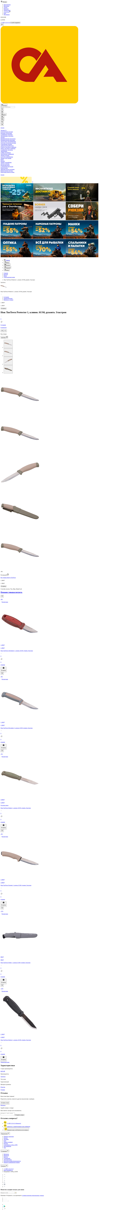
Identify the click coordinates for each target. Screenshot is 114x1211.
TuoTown (3, 1076)
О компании (4, 1151)
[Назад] (2, 24)
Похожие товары (8, 592)
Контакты (3, 1166)
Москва (4, 2)
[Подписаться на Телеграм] (4, 1177)
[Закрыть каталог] (2, 124)
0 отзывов (6, 297)
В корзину (3, 308)
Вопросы (3, 1105)
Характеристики (8, 298)
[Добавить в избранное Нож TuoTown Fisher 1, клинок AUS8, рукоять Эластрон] (2, 908)
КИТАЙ (3, 1071)
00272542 (3, 337)
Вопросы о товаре (8, 299)
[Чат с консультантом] (2, 122)
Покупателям (4, 1133)
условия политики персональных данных (33, 1195)
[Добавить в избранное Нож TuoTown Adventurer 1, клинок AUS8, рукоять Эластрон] (2, 596)
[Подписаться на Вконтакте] (4, 1175)
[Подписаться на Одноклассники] (4, 1181)
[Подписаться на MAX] (4, 1182)
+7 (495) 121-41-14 (5, 22)
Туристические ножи (9, 277)
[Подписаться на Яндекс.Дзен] (4, 1179)
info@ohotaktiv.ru (8, 1170)
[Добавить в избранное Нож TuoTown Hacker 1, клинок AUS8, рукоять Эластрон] (2, 985)
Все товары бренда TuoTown (8, 577)
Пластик (3, 1087)
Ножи (5, 275)
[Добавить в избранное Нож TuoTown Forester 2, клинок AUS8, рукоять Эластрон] (2, 831)
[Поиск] (2, 109)
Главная (8, 260)
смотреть (18, 592)
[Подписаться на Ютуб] (4, 1184)
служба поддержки (15, 22)
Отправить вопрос (19, 1115)
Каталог (5, 105)
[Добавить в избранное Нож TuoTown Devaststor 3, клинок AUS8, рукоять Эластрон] (2, 673)
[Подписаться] (16, 1193)
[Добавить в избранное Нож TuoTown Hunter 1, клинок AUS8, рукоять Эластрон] (2, 751)
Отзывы (3, 1089)
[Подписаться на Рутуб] (4, 1186)
